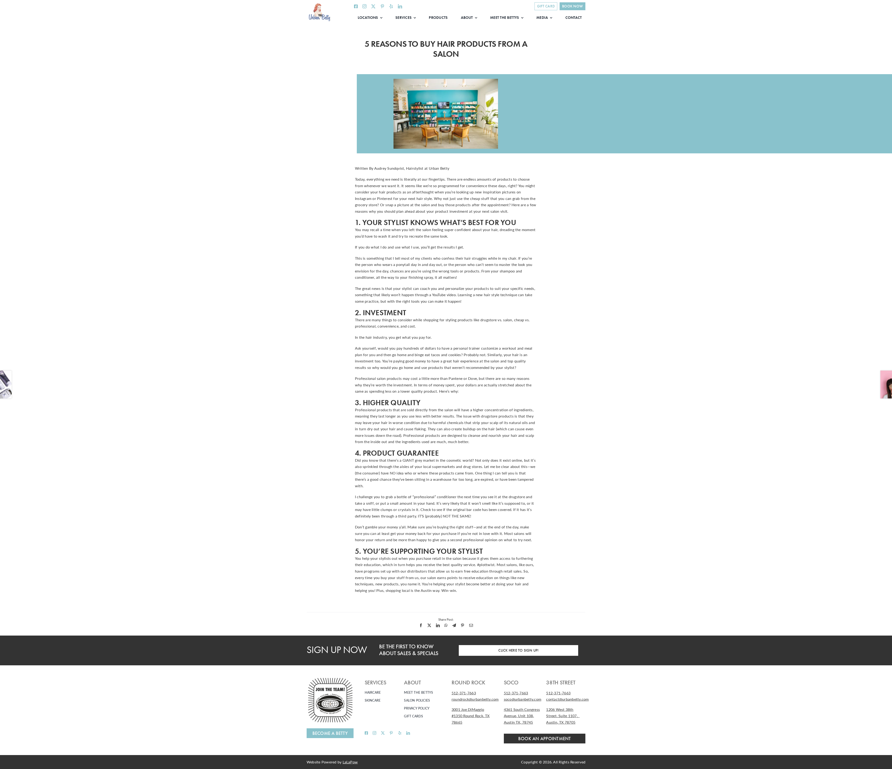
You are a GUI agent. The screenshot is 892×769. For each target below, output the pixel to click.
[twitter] (373, 6)
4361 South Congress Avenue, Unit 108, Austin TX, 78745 (522, 716)
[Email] (471, 625)
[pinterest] (382, 6)
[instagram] (364, 6)
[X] (429, 625)
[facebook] (356, 6)
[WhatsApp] (446, 625)
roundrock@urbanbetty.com (475, 699)
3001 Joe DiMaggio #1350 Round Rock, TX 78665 (471, 716)
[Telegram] (454, 625)
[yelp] (391, 6)
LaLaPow (350, 762)
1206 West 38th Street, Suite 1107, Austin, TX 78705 (563, 716)
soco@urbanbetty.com (522, 699)
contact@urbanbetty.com (567, 699)
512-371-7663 (464, 693)
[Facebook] (421, 625)
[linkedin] (400, 6)
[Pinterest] (462, 625)
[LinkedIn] (438, 625)
